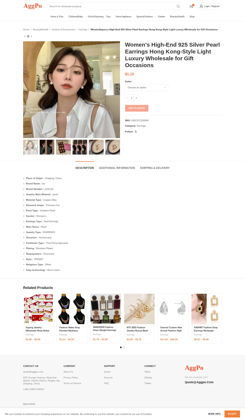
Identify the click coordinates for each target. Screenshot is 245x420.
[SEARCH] (178, 6)
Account (108, 377)
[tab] (85, 166)
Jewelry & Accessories (63, 29)
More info (214, 414)
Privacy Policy (71, 377)
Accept (232, 414)
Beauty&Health (40, 29)
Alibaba (148, 377)
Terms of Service (72, 383)
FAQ (106, 383)
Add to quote (136, 108)
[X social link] (136, 131)
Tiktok (147, 371)
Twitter (147, 383)
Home (26, 29)
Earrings (82, 29)
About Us (68, 371)
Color (128, 81)
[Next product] (31, 36)
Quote (107, 371)
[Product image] (38, 309)
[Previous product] (24, 36)
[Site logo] (32, 6)
